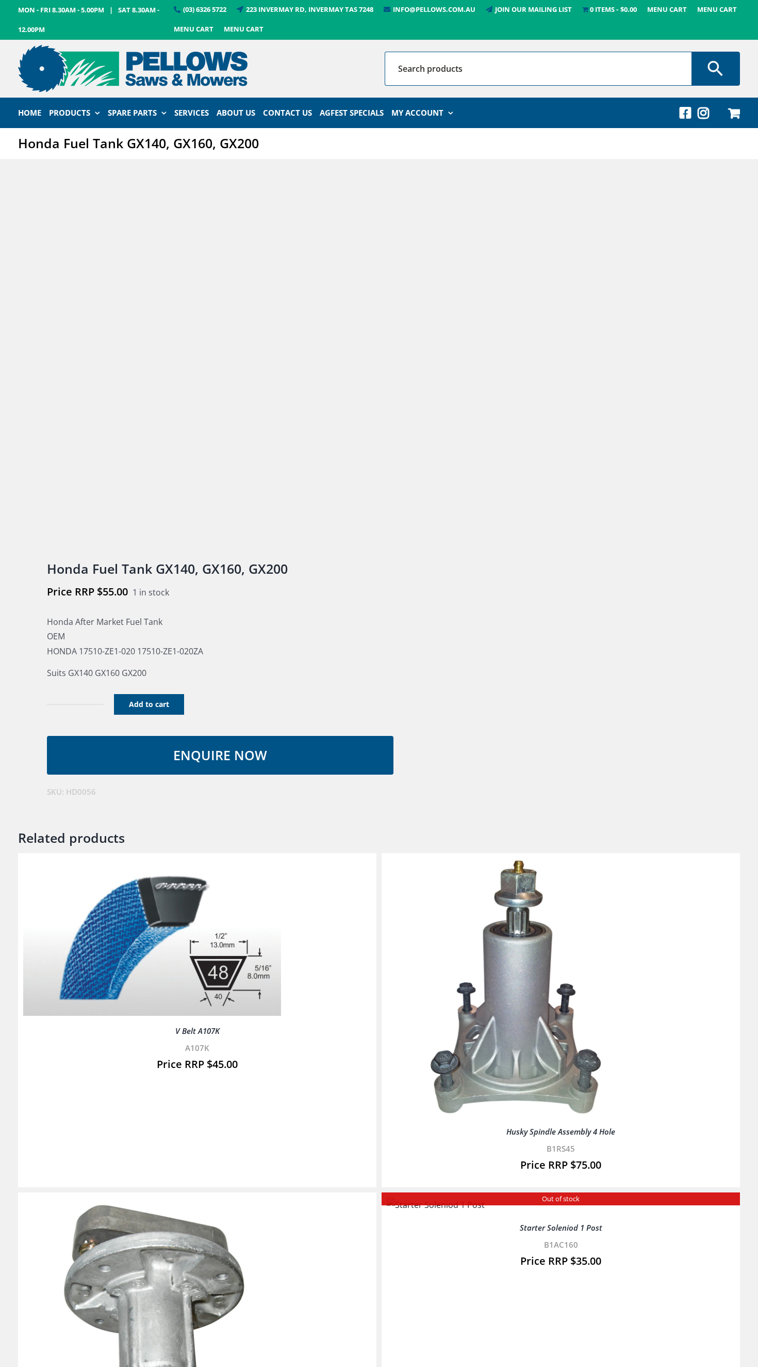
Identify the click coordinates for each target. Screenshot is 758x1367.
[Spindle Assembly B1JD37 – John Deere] (152, 1205)
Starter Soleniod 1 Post (561, 1227)
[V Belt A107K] (152, 865)
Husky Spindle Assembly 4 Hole (560, 1131)
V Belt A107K (197, 1031)
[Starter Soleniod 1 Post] (436, 1205)
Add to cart (149, 704)
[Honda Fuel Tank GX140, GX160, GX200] (191, 361)
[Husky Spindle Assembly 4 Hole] (516, 865)
